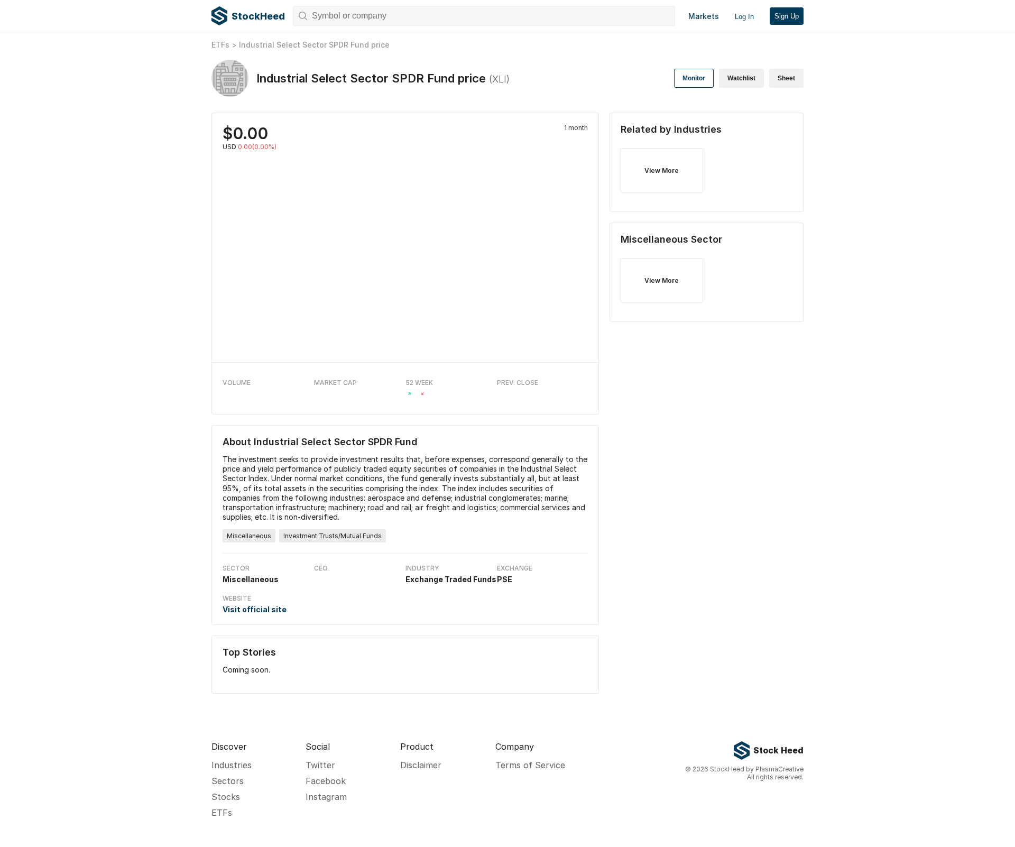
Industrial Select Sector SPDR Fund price (314, 44)
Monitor (693, 78)
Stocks (225, 796)
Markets (703, 16)
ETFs (220, 44)
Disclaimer (420, 765)
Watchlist (741, 78)
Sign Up (786, 16)
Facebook (326, 781)
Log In (744, 17)
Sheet (786, 78)
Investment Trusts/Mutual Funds (332, 536)
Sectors (227, 781)
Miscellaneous (249, 536)
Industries (231, 765)
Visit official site (255, 609)
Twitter (320, 765)
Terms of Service (530, 765)
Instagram (326, 796)
